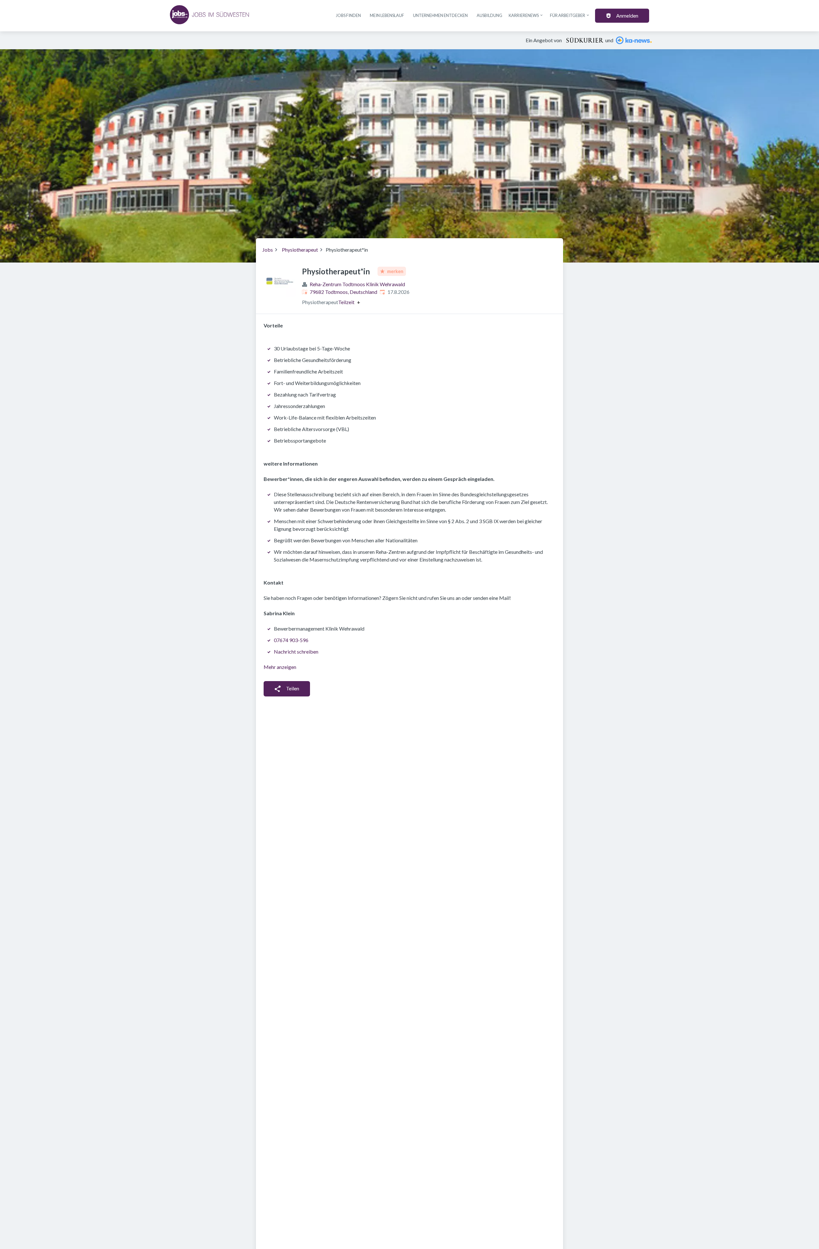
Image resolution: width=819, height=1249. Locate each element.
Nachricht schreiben (296, 651)
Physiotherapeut (300, 250)
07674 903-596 (291, 640)
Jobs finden (348, 15)
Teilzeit (346, 302)
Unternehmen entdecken (440, 15)
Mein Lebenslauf (387, 15)
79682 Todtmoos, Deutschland (343, 292)
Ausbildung (489, 15)
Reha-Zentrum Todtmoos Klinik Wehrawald (357, 284)
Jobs (267, 250)
